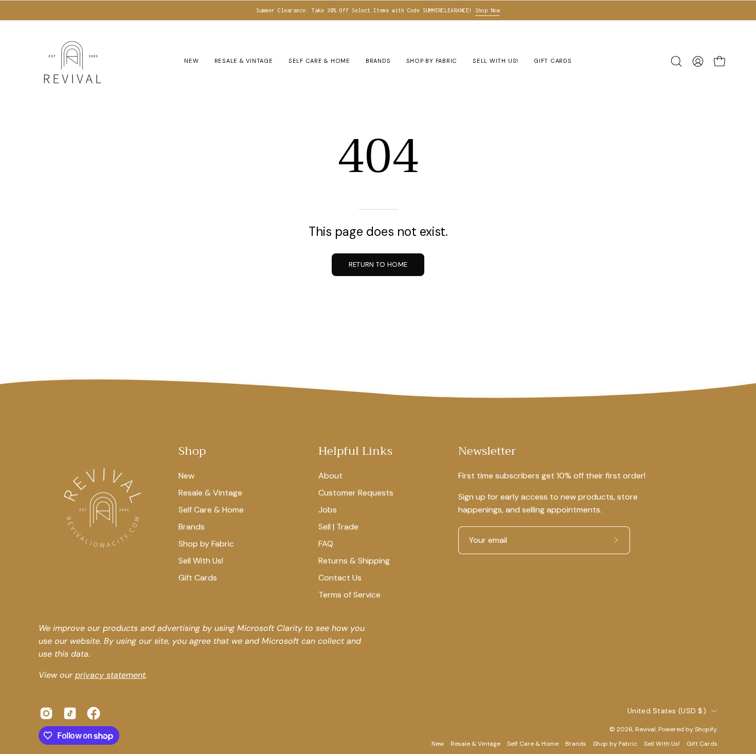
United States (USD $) (666, 710)
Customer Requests (355, 492)
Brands (191, 526)
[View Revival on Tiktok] (70, 713)
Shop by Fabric (206, 543)
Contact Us (340, 577)
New (186, 475)
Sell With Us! (200, 560)
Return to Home (378, 264)
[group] (378, 10)
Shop (192, 451)
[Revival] (72, 61)
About (330, 475)
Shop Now (487, 10)
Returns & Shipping (354, 560)
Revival (645, 729)
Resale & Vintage (210, 492)
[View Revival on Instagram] (46, 713)
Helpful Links (355, 451)
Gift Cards (197, 577)
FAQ (325, 543)
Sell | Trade (338, 526)
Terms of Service (349, 594)
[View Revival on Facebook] (93, 713)
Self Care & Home (211, 509)
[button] (676, 61)
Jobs (327, 509)
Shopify (705, 729)
